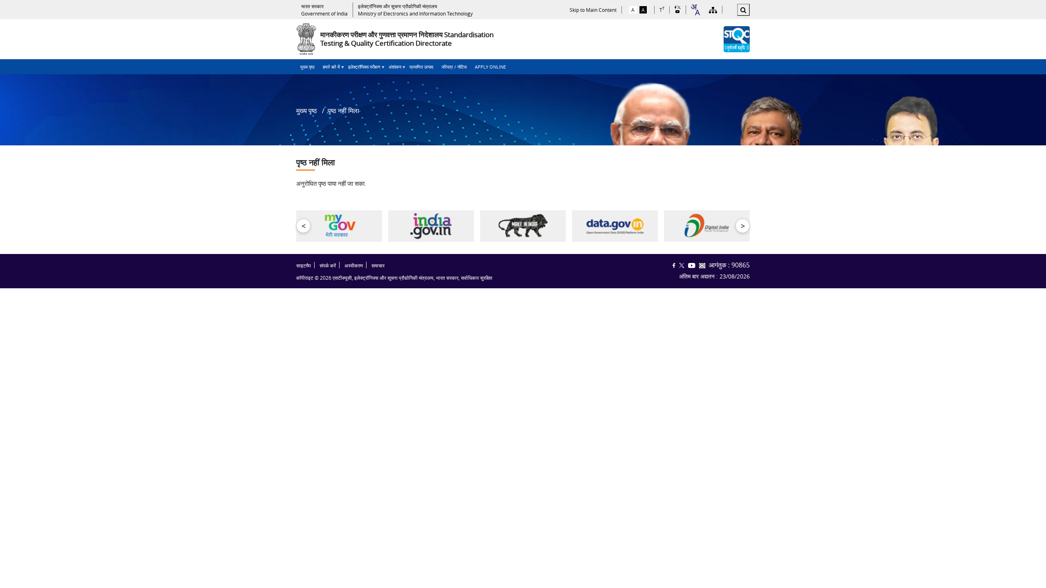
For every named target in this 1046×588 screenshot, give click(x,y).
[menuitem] (307, 66)
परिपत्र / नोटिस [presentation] (454, 67)
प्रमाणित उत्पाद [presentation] (421, 67)
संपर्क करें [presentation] (328, 265)
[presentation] (324, 9)
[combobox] (695, 10)
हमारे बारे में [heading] (329, 69)
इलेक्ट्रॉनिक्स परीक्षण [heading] (362, 69)
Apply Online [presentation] (490, 67)
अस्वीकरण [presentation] (353, 265)
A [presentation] (633, 10)
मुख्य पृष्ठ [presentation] (307, 67)
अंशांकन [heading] (392, 69)
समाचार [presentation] (377, 265)
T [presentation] (661, 9)
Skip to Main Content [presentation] (593, 10)
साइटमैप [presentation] (303, 265)
